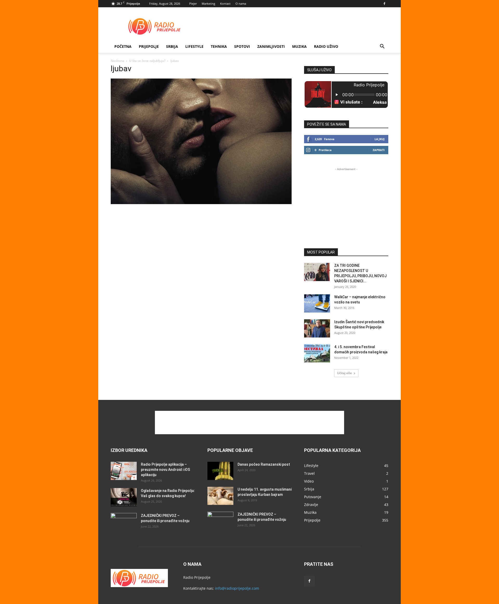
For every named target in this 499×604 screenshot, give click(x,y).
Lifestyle (194, 46)
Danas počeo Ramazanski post (264, 464)
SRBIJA (172, 46)
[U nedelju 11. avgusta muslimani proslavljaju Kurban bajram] (220, 496)
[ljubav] (201, 202)
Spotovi (242, 46)
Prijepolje (149, 46)
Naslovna (117, 61)
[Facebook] (384, 3)
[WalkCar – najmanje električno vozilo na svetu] (317, 303)
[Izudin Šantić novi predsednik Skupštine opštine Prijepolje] (317, 328)
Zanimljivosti (271, 46)
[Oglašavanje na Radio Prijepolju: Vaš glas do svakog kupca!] (124, 497)
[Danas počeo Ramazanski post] (220, 471)
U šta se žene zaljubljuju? (147, 61)
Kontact (225, 3)
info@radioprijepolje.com (237, 588)
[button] (382, 46)
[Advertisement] (293, 26)
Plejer (193, 3)
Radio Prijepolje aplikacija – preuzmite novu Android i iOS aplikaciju (165, 469)
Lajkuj (380, 139)
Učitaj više (344, 373)
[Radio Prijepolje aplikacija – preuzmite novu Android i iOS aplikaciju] (124, 471)
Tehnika (219, 46)
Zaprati (379, 150)
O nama (240, 3)
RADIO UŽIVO (326, 46)
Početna (123, 46)
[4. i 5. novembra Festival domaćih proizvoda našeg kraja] (317, 353)
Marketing (208, 3)
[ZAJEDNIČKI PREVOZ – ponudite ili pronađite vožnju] (124, 522)
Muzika (299, 46)
